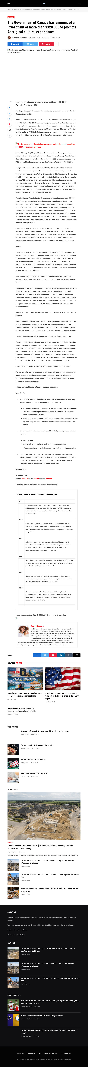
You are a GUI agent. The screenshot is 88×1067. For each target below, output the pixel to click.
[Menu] (9, 3)
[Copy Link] (10, 135)
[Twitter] (10, 113)
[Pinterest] (10, 124)
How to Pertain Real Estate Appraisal (34, 773)
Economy (11, 17)
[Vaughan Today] (44, 3)
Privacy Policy (65, 1054)
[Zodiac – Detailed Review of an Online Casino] (13, 749)
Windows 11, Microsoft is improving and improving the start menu (45, 731)
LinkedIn (48, 478)
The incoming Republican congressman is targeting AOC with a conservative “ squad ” (49, 1031)
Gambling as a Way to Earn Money (33, 759)
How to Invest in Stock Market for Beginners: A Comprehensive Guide (22, 709)
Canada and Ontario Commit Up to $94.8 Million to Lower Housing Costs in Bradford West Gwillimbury (40, 847)
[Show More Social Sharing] (56, 44)
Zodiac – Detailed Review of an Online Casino (37, 745)
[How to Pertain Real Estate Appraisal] (13, 777)
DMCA (40, 1054)
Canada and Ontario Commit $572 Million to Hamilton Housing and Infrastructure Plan (50, 876)
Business (10, 842)
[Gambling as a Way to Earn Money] (13, 763)
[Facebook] (10, 108)
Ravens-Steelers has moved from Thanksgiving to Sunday (42, 1016)
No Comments (44, 38)
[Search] (79, 3)
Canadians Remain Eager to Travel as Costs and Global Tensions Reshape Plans (25, 694)
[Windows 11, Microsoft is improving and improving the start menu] (13, 735)
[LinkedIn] (10, 119)
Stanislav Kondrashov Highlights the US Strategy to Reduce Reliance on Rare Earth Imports (62, 696)
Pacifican (24, 478)
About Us (20, 1054)
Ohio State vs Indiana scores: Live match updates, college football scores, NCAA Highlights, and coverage (50, 1002)
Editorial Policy (50, 1054)
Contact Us (30, 1054)
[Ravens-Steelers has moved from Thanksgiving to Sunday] (13, 1020)
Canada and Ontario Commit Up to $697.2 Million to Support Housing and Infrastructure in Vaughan (47, 862)
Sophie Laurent (20, 38)
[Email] (10, 130)
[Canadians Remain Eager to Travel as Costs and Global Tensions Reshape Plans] (25, 678)
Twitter (36, 478)
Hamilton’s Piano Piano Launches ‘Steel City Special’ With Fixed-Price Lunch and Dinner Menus (50, 890)
